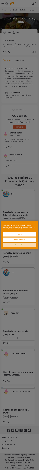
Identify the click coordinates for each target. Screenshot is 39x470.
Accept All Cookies (19, 239)
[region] (19, 235)
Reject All (19, 234)
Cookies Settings (19, 245)
